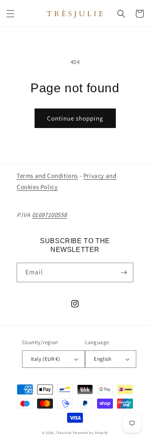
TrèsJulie (63, 432)
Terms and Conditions (47, 176)
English (102, 358)
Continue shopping (75, 118)
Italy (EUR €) (45, 358)
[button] (10, 14)
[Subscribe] (124, 272)
